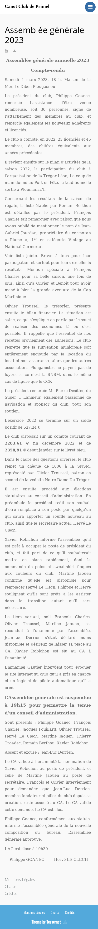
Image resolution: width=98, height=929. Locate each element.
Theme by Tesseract (46, 922)
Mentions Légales (20, 879)
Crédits (11, 893)
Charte (10, 886)
